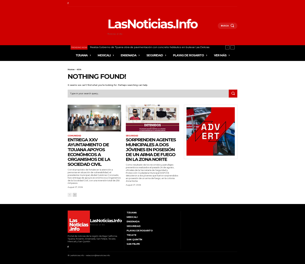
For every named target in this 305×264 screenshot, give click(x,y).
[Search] (233, 93)
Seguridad (132, 136)
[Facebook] (68, 3)
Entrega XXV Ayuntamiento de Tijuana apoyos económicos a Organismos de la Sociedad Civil (89, 152)
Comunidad (74, 136)
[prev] (227, 47)
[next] (232, 47)
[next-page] (75, 195)
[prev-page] (70, 195)
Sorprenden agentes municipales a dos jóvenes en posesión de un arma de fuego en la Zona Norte (151, 149)
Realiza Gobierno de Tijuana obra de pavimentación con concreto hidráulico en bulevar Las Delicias (149, 47)
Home (71, 69)
